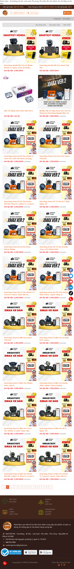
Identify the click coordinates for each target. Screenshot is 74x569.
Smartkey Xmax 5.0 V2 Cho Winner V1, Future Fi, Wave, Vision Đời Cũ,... (19, 293)
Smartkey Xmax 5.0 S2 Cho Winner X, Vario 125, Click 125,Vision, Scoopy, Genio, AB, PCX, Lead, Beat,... (19, 157)
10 (46, 487)
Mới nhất (66, 25)
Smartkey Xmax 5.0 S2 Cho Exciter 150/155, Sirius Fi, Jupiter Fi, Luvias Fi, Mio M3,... (19, 202)
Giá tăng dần (41, 25)
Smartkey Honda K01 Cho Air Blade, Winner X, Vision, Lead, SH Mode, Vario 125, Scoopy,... (18, 66)
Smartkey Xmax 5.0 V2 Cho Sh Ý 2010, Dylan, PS (55, 202)
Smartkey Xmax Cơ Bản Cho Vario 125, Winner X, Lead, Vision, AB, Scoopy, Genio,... (18, 429)
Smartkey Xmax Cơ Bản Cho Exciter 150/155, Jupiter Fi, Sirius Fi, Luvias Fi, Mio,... (19, 475)
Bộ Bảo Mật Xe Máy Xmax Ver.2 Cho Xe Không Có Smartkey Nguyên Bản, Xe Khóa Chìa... (55, 112)
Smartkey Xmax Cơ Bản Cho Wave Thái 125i (18, 339)
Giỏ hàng (34, 13)
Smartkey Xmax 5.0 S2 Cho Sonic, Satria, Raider (17, 248)
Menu (68, 13)
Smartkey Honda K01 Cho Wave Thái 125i (54, 66)
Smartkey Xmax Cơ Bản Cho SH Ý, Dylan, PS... (53, 429)
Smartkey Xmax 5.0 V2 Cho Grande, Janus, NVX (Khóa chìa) (54, 248)
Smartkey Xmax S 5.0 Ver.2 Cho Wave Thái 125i (55, 157)
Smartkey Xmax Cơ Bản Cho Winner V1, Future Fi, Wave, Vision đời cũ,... (54, 475)
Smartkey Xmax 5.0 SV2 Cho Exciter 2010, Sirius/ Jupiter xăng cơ (54, 293)
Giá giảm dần (54, 25)
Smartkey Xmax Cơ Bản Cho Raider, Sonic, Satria (18, 384)
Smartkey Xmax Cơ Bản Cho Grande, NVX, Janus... (54, 339)
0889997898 (18, 13)
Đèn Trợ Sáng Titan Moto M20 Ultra (18, 111)
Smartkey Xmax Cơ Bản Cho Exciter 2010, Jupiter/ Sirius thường (54, 384)
